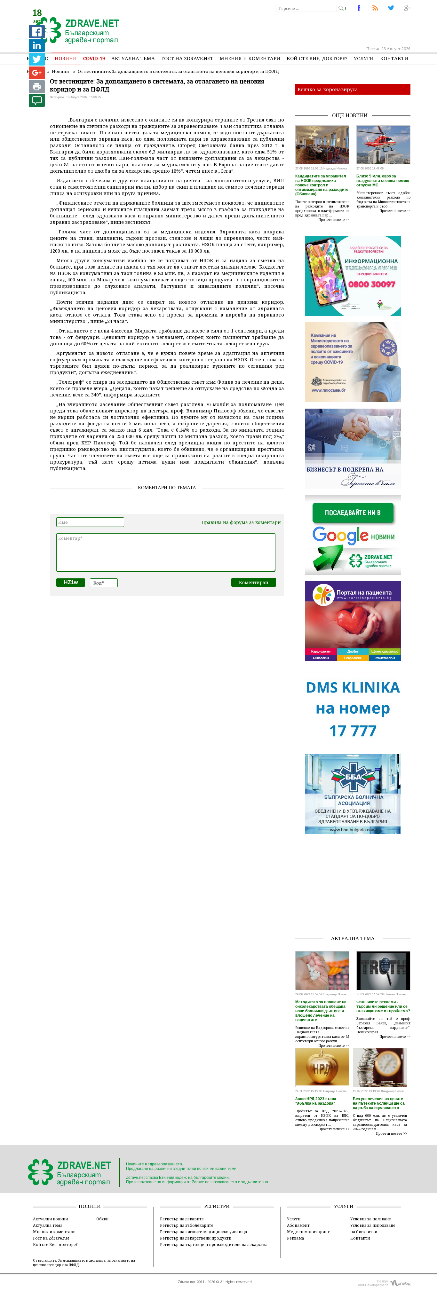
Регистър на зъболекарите (186, 1225)
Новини (66, 58)
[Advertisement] (293, 28)
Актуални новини (50, 1218)
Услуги (364, 58)
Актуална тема (133, 58)
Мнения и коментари (249, 58)
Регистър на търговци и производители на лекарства (213, 1244)
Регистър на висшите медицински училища (203, 1231)
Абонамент (298, 1225)
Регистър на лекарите (182, 1218)
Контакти (394, 58)
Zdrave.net (186, 1282)
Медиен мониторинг (308, 1231)
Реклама (295, 1238)
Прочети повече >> (334, 219)
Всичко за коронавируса (328, 89)
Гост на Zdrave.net (51, 1238)
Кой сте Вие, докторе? (317, 58)
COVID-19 (94, 58)
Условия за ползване (370, 1218)
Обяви (102, 1218)
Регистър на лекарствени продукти (195, 1238)
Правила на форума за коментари (241, 522)
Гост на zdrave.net (187, 58)
